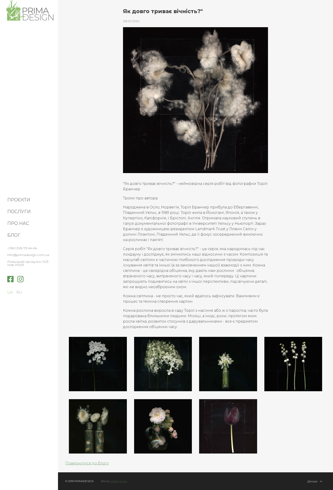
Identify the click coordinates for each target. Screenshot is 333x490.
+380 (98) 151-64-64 (22, 248)
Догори (312, 481)
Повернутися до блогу (87, 463)
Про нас (18, 223)
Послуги (19, 211)
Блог (13, 235)
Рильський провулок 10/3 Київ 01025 (27, 263)
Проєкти (18, 200)
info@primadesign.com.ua (28, 255)
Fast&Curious (118, 481)
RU (19, 292)
